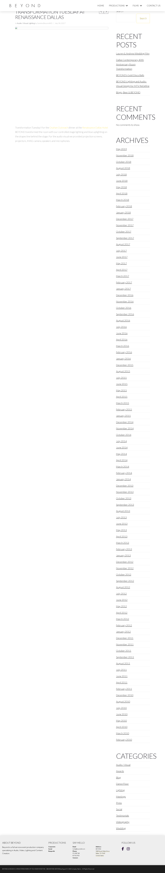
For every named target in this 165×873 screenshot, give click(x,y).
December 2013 (124, 485)
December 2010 (124, 695)
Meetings (121, 796)
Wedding (121, 828)
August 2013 (123, 510)
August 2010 (123, 701)
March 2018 (122, 199)
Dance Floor (122, 783)
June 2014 (122, 447)
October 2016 (123, 307)
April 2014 (121, 460)
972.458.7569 (76, 853)
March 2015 (122, 403)
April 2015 (121, 396)
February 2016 (124, 352)
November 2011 (125, 644)
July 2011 (121, 669)
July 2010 (121, 707)
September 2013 (125, 504)
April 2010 (121, 726)
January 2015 (123, 415)
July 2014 (121, 441)
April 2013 (121, 536)
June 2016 (122, 333)
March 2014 (122, 466)
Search (143, 18)
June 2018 (122, 180)
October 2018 (123, 161)
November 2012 (125, 568)
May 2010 (121, 720)
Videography (122, 821)
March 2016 (122, 345)
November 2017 (125, 225)
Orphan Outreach (59, 127)
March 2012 (122, 618)
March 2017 (122, 275)
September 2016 (125, 314)
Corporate (51, 847)
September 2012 (125, 580)
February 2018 (124, 206)
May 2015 (121, 390)
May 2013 (121, 530)
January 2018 (123, 212)
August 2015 (123, 371)
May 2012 (121, 606)
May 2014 (121, 453)
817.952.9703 (76, 855)
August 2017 (123, 244)
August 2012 (123, 587)
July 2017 (121, 250)
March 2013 (122, 542)
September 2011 (125, 657)
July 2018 (121, 174)
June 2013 (122, 523)
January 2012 (123, 631)
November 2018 (125, 155)
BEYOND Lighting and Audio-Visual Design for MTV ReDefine (132, 83)
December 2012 (124, 561)
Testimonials (122, 815)
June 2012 (122, 599)
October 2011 (123, 650)
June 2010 (122, 714)
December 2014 (124, 422)
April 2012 (121, 612)
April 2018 (121, 193)
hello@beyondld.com (79, 849)
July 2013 (121, 517)
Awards (120, 771)
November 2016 (125, 301)
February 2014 (124, 472)
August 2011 (123, 663)
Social (119, 809)
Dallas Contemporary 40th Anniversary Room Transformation (130, 64)
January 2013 (123, 555)
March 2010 (122, 733)
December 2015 (124, 364)
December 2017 (124, 218)
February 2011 (124, 688)
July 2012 (121, 593)
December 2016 (124, 295)
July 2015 (121, 377)
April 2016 (121, 339)
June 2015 (122, 383)
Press (119, 802)
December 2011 (124, 637)
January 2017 (123, 288)
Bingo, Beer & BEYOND (128, 92)
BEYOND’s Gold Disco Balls (130, 75)
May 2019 (121, 148)
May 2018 (121, 187)
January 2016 (123, 358)
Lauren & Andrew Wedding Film (132, 53)
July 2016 (121, 326)
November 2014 (125, 428)
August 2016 (123, 320)
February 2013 (124, 549)
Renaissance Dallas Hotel (95, 127)
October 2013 (123, 498)
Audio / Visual (22, 23)
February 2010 (124, 739)
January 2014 (123, 479)
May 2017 (121, 263)
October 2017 (123, 231)
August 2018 (123, 168)
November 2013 (125, 491)
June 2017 (122, 256)
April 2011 (121, 682)
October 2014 (123, 434)
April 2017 (121, 269)
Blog (118, 777)
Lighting (32, 23)
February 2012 (124, 625)
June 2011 (122, 676)
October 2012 (123, 574)
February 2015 (124, 409)
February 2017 (124, 282)
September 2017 (125, 237)
